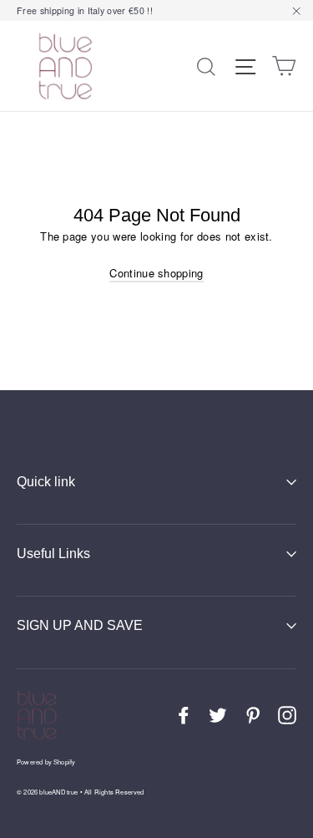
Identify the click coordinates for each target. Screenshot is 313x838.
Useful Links (53, 553)
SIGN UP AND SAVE (80, 625)
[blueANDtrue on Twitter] (218, 714)
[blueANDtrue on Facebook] (183, 714)
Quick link (46, 482)
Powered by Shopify (46, 761)
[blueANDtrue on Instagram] (287, 714)
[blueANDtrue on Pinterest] (253, 714)
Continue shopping (156, 273)
